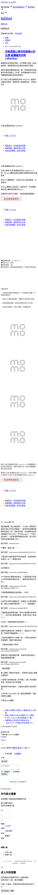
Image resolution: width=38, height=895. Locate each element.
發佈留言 (4, 774)
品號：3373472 (10, 135)
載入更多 (4, 761)
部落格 (7, 40)
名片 (6, 43)
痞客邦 (14, 748)
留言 (19, 748)
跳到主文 (4, 24)
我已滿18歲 (5, 891)
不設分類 (18, 33)
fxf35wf (6, 18)
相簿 (6, 38)
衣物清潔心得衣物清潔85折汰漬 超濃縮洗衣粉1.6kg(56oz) (20, 55)
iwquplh (3, 736)
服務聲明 (23, 863)
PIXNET (9, 861)
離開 (12, 891)
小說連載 (17, 754)
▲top (3, 757)
